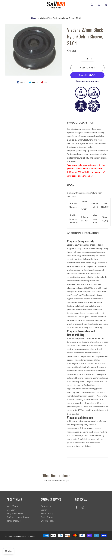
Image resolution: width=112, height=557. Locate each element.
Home (33, 18)
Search (44, 510)
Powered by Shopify (27, 536)
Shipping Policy (47, 521)
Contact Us (46, 506)
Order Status (47, 517)
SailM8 (15, 536)
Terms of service (14, 521)
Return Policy (47, 513)
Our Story (11, 510)
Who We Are (12, 506)
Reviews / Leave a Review (18, 517)
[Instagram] (82, 507)
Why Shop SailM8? (15, 513)
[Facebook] (76, 507)
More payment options (87, 81)
